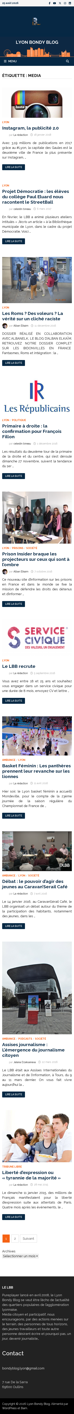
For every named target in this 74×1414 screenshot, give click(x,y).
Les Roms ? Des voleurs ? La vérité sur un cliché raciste (32, 316)
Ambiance (8, 760)
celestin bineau (22, 208)
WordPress (9, 1408)
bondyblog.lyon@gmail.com (23, 1368)
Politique (19, 420)
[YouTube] (55, 3)
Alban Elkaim (20, 325)
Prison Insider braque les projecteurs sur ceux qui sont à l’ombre (36, 559)
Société (31, 548)
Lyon (5, 122)
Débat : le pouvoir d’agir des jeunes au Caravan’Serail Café (35, 884)
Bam (24, 1408)
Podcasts (25, 1038)
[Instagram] (65, 3)
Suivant (28, 1238)
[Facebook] (50, 3)
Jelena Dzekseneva (24, 1062)
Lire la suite (13, 167)
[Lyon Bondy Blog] (37, 46)
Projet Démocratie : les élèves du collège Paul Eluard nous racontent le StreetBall (35, 197)
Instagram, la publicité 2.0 (30, 128)
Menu (12, 61)
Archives (8, 1251)
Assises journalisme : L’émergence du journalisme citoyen (33, 1050)
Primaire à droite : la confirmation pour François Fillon (31, 431)
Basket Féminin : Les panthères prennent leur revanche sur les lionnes (36, 771)
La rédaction (20, 134)
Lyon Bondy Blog (38, 1404)
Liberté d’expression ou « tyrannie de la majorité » (31, 1175)
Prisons (17, 548)
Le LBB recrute (18, 666)
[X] (60, 3)
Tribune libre (12, 1166)
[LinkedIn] (70, 3)
